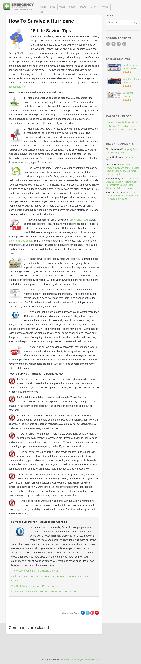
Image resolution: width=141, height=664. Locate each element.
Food (52, 7)
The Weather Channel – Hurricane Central (34, 570)
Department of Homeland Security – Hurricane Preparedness (44, 591)
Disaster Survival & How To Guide (122, 122)
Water (62, 7)
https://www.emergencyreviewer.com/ (81, 659)
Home (43, 7)
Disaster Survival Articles (121, 126)
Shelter (72, 7)
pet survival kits (17, 86)
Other (42, 12)
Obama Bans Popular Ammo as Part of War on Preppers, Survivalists (122, 195)
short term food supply (21, 240)
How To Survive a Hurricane (41, 21)
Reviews (104, 7)
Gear (93, 7)
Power (83, 7)
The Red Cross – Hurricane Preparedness (34, 586)
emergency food (79, 219)
